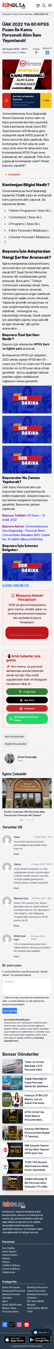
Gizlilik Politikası (11, 1265)
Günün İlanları (10, 1254)
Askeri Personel (36, 1290)
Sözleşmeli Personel (13, 1290)
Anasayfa (6, 14)
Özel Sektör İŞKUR (37, 1308)
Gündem (7, 1297)
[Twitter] (12, 1324)
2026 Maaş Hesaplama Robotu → (27, 635)
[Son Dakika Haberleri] (38, 6)
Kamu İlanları (9, 1251)
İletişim (6, 1258)
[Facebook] (4, 1324)
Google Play (29, 691)
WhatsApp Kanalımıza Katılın (26, 719)
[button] (48, 793)
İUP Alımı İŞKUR (35, 1301)
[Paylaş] (36, 52)
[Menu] (50, 5)
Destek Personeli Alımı (15, 744)
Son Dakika (8, 1248)
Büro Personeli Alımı (14, 736)
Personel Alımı (10, 1311)
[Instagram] (19, 1324)
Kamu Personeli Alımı (22, 14)
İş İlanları (32, 1297)
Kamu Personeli (11, 1287)
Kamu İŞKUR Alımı (12, 1304)
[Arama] (44, 5)
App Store (29, 700)
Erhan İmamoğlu (27, 756)
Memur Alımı (9, 1308)
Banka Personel (11, 1294)
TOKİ (30, 1311)
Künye (5, 1261)
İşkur (5, 1301)
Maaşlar (31, 1304)
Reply (16, 854)
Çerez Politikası (11, 1268)
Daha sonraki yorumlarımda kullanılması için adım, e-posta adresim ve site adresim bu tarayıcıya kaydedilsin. (25, 1001)
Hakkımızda (8, 1272)
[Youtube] (26, 1324)
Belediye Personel (37, 1287)
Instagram (29, 708)
